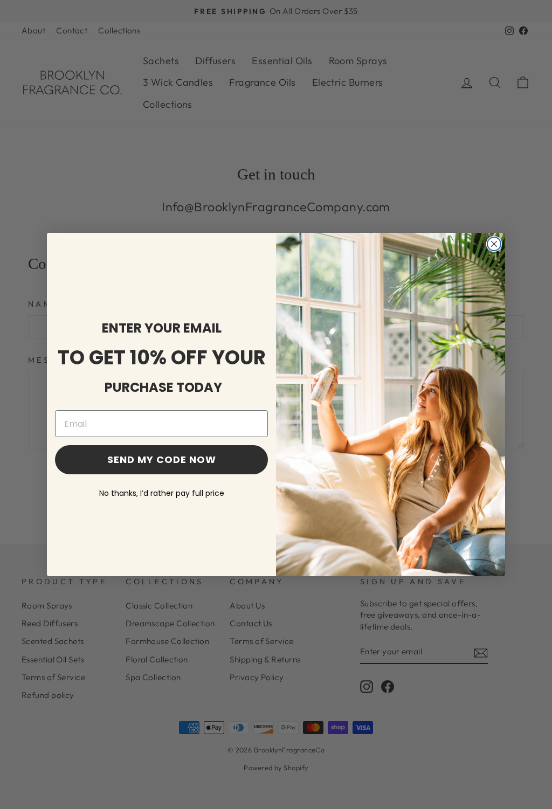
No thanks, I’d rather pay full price (161, 493)
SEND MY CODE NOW (161, 459)
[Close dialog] (494, 244)
